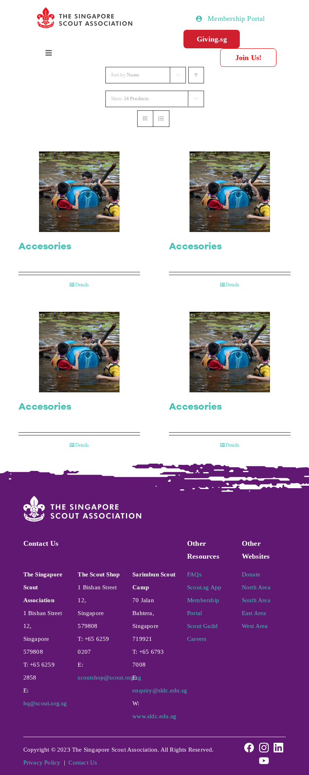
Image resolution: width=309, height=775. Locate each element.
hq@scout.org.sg (45, 703)
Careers (196, 639)
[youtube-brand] (264, 758)
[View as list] (161, 118)
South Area (256, 600)
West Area (255, 626)
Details (82, 285)
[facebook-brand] (249, 745)
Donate (251, 574)
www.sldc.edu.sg (154, 716)
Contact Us (82, 762)
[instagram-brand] (264, 745)
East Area (254, 613)
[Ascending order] (196, 75)
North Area (256, 587)
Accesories (45, 246)
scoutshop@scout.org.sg (109, 677)
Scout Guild (202, 626)
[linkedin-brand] (278, 745)
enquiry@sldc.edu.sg (159, 690)
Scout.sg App (204, 587)
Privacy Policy (42, 762)
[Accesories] (79, 191)
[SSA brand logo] (85, 11)
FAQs (194, 574)
